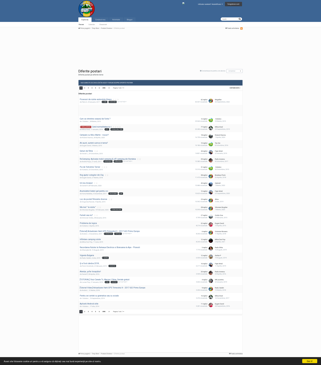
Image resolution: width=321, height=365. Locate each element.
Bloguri (129, 20)
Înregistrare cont (233, 4)
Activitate (116, 20)
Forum (81, 24)
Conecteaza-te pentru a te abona (213, 71)
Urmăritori (231, 71)
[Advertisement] (124, 49)
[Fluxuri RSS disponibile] (241, 28)
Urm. (104, 88)
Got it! (310, 361)
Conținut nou (100, 20)
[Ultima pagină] (109, 88)
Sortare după (235, 88)
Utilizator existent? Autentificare (210, 4)
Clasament (103, 24)
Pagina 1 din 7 (118, 88)
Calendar (91, 24)
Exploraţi (85, 20)
